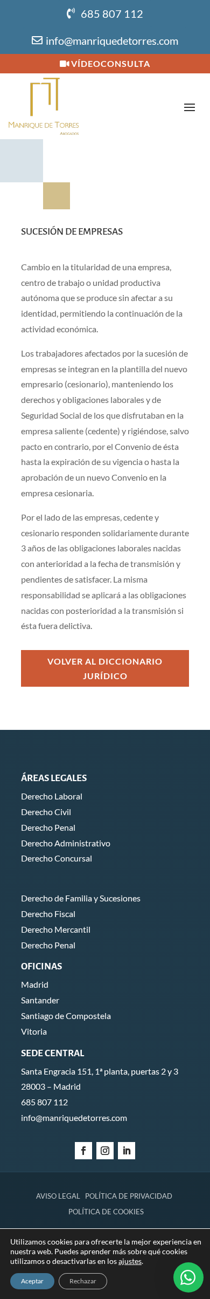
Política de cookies (106, 1211)
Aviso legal (58, 1196)
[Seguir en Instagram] (105, 1150)
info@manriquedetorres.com (112, 40)
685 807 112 (112, 13)
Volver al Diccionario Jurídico (105, 668)
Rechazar (82, 1281)
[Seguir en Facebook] (83, 1150)
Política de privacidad (128, 1196)
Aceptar (32, 1281)
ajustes (130, 1261)
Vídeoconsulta (110, 64)
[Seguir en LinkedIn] (126, 1150)
